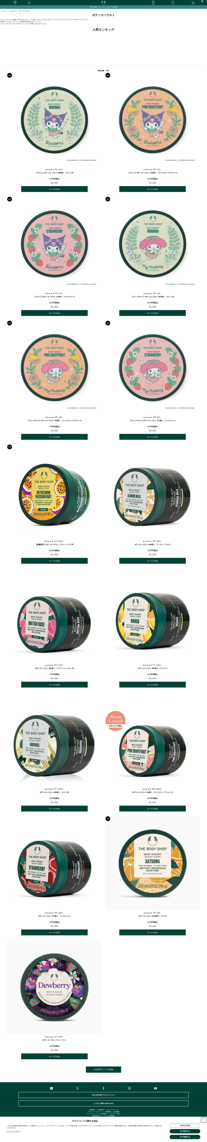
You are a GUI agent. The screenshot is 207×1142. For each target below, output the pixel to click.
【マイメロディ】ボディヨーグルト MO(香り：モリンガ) (152, 297)
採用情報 (108, 1112)
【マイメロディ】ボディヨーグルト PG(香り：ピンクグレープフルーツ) (54, 420)
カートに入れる (54, 189)
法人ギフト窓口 (115, 1114)
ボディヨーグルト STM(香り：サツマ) (152, 916)
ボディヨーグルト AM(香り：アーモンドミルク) (153, 544)
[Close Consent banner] (203, 1120)
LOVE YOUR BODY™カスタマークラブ (103, 1095)
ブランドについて (112, 1110)
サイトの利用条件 (109, 1116)
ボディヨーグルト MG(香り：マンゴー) (152, 668)
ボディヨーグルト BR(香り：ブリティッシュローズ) (54, 668)
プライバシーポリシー (95, 1112)
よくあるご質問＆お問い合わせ (103, 1103)
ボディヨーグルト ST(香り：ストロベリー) (54, 916)
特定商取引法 (96, 1116)
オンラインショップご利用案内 (97, 1114)
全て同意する (185, 1137)
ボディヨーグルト (24, 11)
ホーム (4, 11)
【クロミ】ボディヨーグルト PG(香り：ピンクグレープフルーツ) (152, 173)
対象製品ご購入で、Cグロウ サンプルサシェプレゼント (103, 7)
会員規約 (92, 1110)
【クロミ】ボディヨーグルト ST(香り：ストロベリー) (54, 297)
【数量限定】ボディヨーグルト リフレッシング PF (54, 544)
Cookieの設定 (185, 1125)
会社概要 (116, 1112)
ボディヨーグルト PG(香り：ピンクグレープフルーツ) (152, 792)
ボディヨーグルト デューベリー (54, 1040)
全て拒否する (185, 1131)
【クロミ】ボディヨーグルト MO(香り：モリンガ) (54, 173)
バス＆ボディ (13, 11)
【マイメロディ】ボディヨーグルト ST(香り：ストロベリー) (152, 420)
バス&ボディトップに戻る (103, 1069)
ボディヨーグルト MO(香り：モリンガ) (54, 792)
